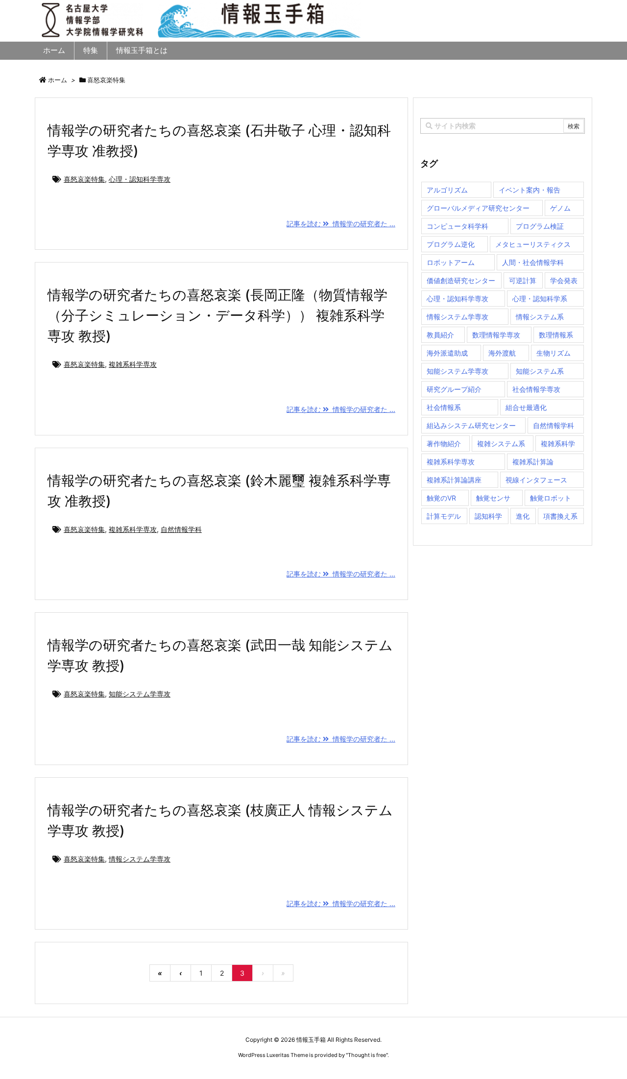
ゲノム (560, 208)
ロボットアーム (451, 262)
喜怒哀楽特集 (84, 179)
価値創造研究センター (461, 280)
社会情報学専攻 (536, 389)
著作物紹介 (444, 443)
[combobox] (502, 126)
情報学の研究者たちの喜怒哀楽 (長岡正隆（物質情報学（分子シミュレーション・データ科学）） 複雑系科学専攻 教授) (217, 315)
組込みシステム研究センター (471, 425)
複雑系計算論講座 (454, 480)
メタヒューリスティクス (533, 244)
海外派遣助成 (447, 353)
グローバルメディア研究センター (478, 208)
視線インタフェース (536, 480)
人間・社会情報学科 (533, 262)
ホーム (57, 80)
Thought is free (367, 1055)
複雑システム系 (501, 443)
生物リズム (553, 353)
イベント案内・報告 (529, 190)
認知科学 (488, 516)
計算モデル (444, 516)
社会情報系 (444, 407)
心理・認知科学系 (539, 298)
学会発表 (564, 280)
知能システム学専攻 (139, 694)
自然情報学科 (181, 529)
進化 (523, 516)
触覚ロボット (550, 498)
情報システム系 (540, 316)
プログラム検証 (540, 226)
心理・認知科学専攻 (139, 179)
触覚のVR (441, 498)
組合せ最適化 (526, 407)
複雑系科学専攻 (133, 364)
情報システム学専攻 (139, 859)
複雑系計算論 (533, 461)
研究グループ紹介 (454, 389)
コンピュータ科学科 (457, 226)
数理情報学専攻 (496, 335)
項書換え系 (560, 516)
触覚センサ (493, 498)
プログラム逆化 (451, 244)
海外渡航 (502, 353)
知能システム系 (540, 371)
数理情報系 (556, 335)
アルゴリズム (447, 190)
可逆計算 (522, 280)
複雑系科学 (558, 443)
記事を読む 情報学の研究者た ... (341, 223)
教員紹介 (440, 335)
